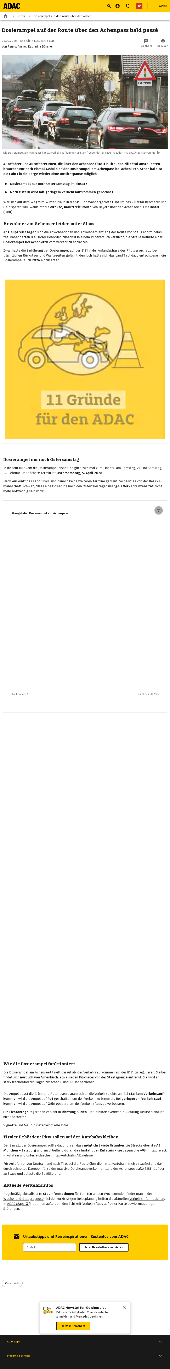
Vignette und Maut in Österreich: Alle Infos (35, 1125)
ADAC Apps (13, 1341)
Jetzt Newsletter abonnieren (104, 1247)
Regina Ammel (17, 46)
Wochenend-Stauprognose (23, 1199)
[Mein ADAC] (117, 6)
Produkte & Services (18, 1355)
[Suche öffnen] (109, 6)
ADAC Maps (16, 1204)
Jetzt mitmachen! (73, 1326)
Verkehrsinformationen (146, 1199)
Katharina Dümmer (40, 46)
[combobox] (80, 6)
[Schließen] (124, 1308)
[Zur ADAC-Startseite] (11, 6)
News (21, 16)
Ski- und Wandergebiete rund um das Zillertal (110, 202)
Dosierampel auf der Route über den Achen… (63, 16)
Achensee (42, 1072)
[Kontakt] (127, 6)
